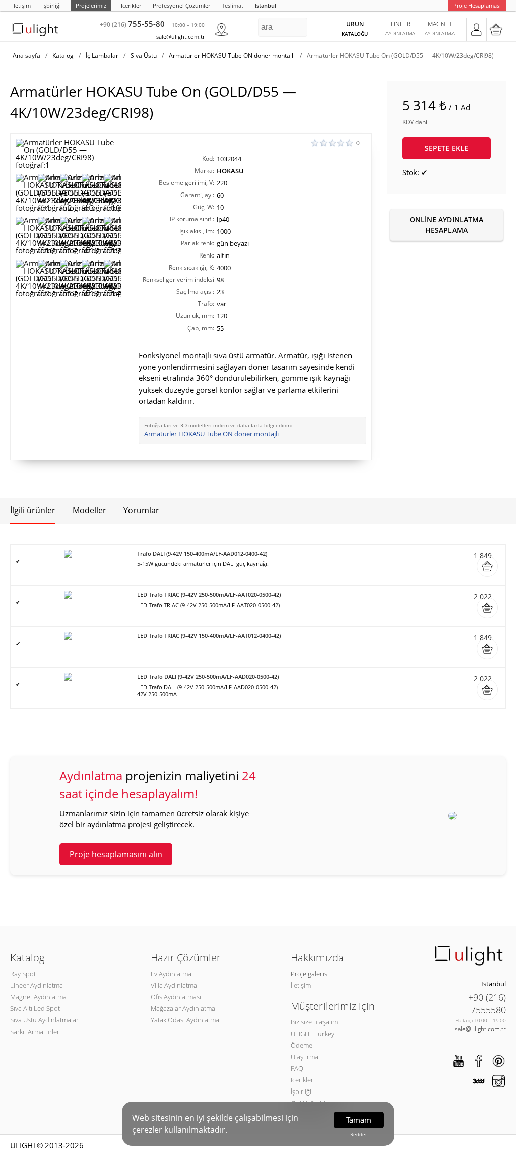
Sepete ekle (446, 148)
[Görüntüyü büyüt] (68, 154)
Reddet (358, 1134)
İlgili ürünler (32, 510)
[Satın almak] (487, 566)
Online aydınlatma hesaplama (446, 225)
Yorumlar (141, 510)
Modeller (89, 510)
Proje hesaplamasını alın (116, 854)
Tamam (358, 1120)
